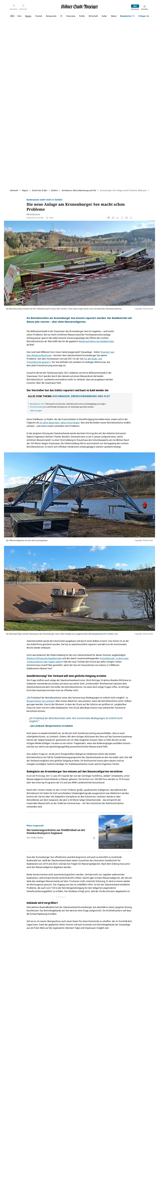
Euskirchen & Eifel (39, 190)
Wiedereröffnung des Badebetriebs (44, 658)
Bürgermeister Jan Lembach (41, 700)
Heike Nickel (37, 837)
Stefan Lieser (35, 214)
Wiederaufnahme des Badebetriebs (96, 341)
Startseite (14, 190)
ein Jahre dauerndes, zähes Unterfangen (60, 422)
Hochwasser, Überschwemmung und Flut (79, 190)
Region (25, 190)
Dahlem (54, 190)
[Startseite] (79, 6)
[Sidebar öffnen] (12, 16)
